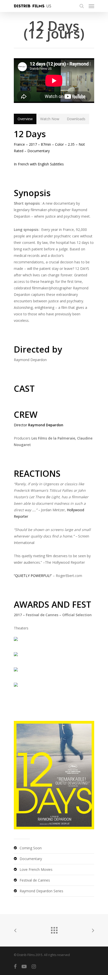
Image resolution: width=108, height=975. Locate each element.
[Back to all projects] (54, 929)
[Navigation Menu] (91, 5)
